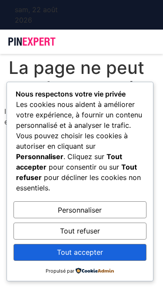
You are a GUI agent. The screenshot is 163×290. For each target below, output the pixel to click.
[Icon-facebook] (72, 15)
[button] (128, 42)
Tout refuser (80, 231)
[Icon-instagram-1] (84, 15)
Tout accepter (80, 252)
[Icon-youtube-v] (97, 15)
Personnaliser (80, 210)
